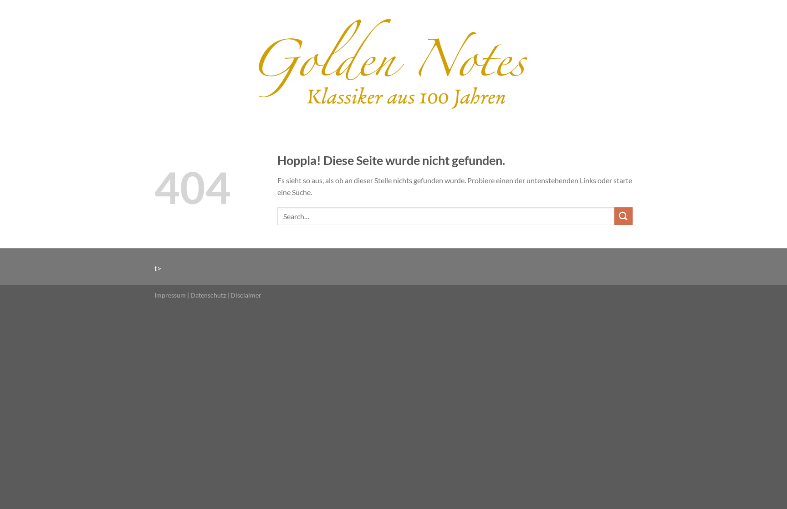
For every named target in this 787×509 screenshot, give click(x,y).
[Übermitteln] (623, 216)
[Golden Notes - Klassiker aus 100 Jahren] (393, 62)
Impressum (170, 295)
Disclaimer (245, 295)
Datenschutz (208, 295)
